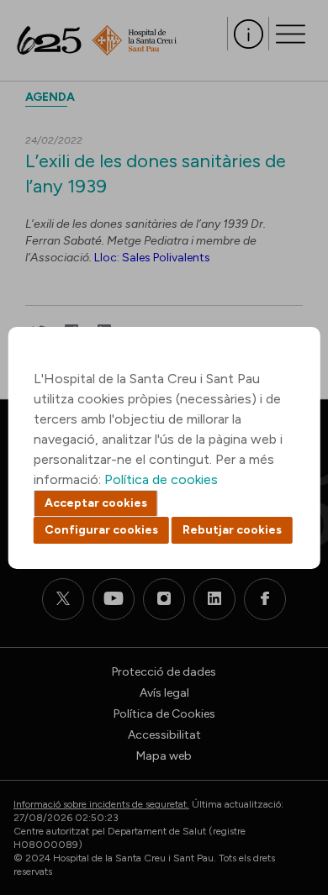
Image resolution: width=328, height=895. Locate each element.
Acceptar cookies (96, 503)
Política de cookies (161, 479)
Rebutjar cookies (232, 530)
